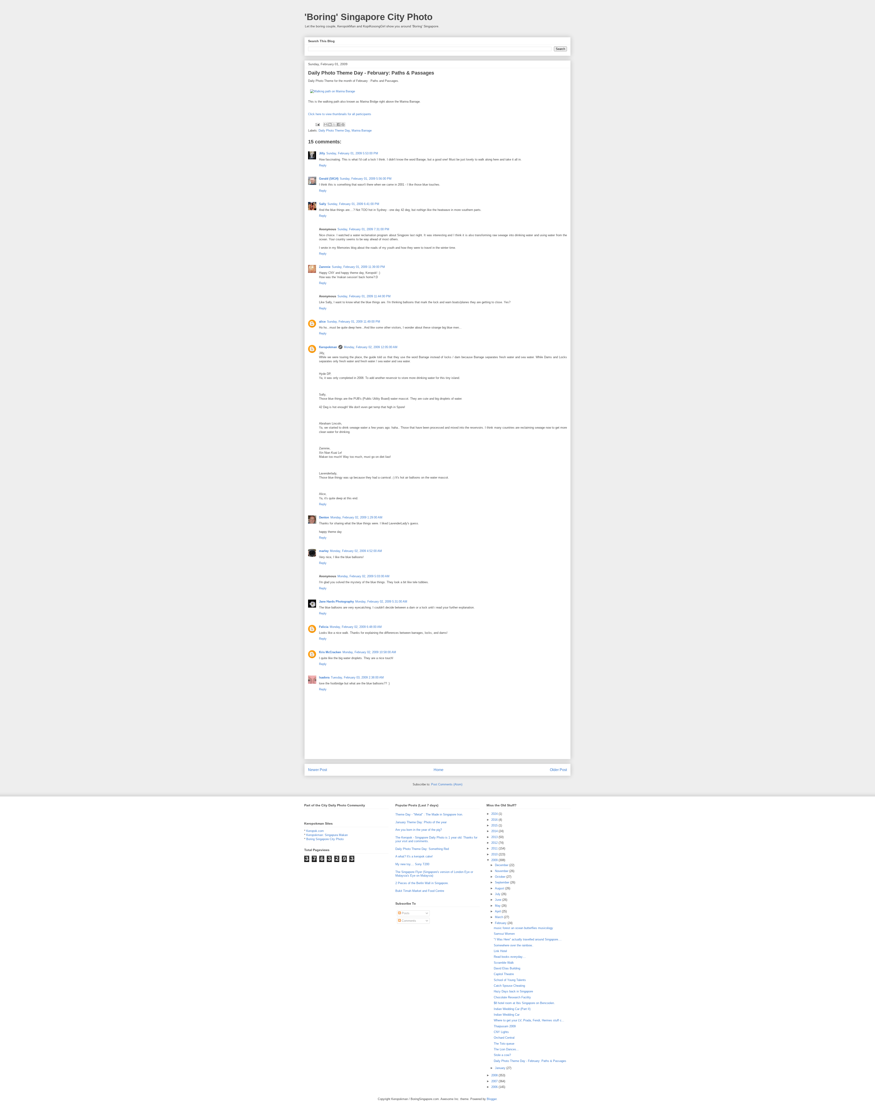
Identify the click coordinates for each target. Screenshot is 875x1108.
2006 (495, 1087)
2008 (495, 1075)
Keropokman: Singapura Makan (327, 835)
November (502, 871)
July (498, 894)
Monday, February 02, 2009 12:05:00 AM (370, 347)
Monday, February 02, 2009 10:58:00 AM (369, 652)
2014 (495, 831)
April (498, 911)
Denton (324, 517)
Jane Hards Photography (336, 601)
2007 (495, 1081)
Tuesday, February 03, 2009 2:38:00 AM (357, 677)
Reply (323, 165)
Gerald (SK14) (328, 178)
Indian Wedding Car (507, 1014)
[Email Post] (317, 124)
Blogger (492, 1099)
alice (322, 321)
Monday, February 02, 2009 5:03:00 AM (363, 576)
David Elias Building (507, 968)
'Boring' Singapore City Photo (368, 17)
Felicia (323, 627)
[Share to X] (334, 124)
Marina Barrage (362, 130)
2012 (495, 842)
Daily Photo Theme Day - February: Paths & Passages (530, 1061)
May (498, 905)
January (500, 1068)
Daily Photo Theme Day (334, 130)
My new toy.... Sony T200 (412, 864)
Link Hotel (500, 951)
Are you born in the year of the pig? (418, 829)
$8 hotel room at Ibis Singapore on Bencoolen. (524, 1003)
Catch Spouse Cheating (509, 985)
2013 (495, 837)
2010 (495, 854)
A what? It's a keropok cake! (414, 856)
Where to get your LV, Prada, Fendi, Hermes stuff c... (529, 1020)
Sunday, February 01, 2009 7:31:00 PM (363, 229)
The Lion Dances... (506, 1049)
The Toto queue (504, 1043)
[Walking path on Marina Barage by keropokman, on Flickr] (332, 91)
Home (438, 770)
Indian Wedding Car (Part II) (512, 1009)
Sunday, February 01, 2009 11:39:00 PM (358, 267)
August (500, 888)
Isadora (324, 677)
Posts (405, 913)
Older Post (558, 770)
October (500, 876)
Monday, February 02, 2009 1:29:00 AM (356, 517)
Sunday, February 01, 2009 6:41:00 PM (353, 204)
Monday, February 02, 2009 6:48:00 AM (356, 627)
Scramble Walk (504, 962)
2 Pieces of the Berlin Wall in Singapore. (422, 883)
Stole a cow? (502, 1055)
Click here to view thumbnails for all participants (339, 114)
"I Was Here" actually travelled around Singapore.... (528, 939)
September (502, 882)
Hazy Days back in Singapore (513, 991)
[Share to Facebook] (338, 124)
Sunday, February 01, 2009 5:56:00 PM (365, 178)
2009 (495, 860)
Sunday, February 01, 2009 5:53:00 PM (352, 153)
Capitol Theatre (504, 974)
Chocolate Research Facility (512, 997)
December (502, 865)
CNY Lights (501, 1032)
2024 (495, 813)
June (498, 899)
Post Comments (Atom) (446, 784)
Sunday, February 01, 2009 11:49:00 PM (353, 321)
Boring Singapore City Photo (325, 839)
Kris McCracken (330, 652)
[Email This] (325, 124)
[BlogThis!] (330, 124)
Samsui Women (504, 933)
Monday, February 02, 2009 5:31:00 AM (381, 601)
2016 (495, 819)
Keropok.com (315, 831)
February (501, 923)
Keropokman (328, 347)
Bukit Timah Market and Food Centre (419, 891)
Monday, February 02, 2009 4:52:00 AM (356, 551)
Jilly (322, 153)
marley (324, 551)
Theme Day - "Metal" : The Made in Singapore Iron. (429, 814)
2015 (495, 825)
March (499, 917)
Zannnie (324, 267)
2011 (495, 848)
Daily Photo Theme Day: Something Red (422, 849)
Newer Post (317, 770)
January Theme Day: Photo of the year (421, 822)
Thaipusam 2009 (505, 1026)
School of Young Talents (510, 980)
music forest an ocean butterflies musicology (523, 928)
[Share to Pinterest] (343, 124)
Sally (322, 204)
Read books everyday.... (510, 956)
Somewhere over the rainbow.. (513, 945)
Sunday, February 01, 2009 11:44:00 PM (364, 296)
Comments (408, 920)
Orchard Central (504, 1037)
